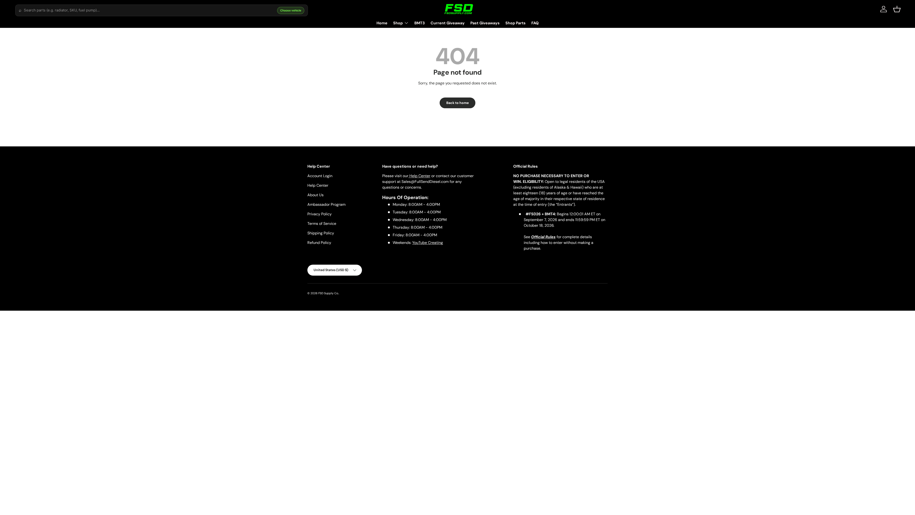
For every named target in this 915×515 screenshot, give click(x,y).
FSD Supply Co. (328, 293)
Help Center (317, 185)
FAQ (535, 23)
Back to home (457, 103)
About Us (315, 194)
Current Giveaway (448, 23)
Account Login (319, 175)
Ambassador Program (326, 204)
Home (381, 23)
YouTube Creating (427, 242)
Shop (398, 23)
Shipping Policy (320, 233)
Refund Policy (319, 242)
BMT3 (419, 23)
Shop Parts (515, 23)
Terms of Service (321, 223)
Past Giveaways (485, 23)
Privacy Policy (319, 213)
